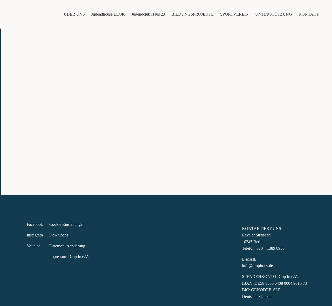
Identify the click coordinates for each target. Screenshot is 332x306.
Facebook (35, 224)
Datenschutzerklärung (67, 246)
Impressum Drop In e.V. (69, 256)
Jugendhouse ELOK (108, 14)
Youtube (33, 246)
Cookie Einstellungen (67, 224)
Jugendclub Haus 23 (148, 14)
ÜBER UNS (74, 14)
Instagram (35, 235)
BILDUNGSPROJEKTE (192, 14)
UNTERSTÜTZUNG (273, 14)
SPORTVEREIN (234, 14)
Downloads (58, 235)
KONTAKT (309, 14)
